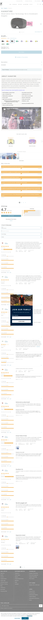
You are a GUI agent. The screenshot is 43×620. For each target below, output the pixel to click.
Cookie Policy (29, 615)
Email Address (15, 315)
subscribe (22, 321)
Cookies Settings (17, 618)
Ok (25, 618)
